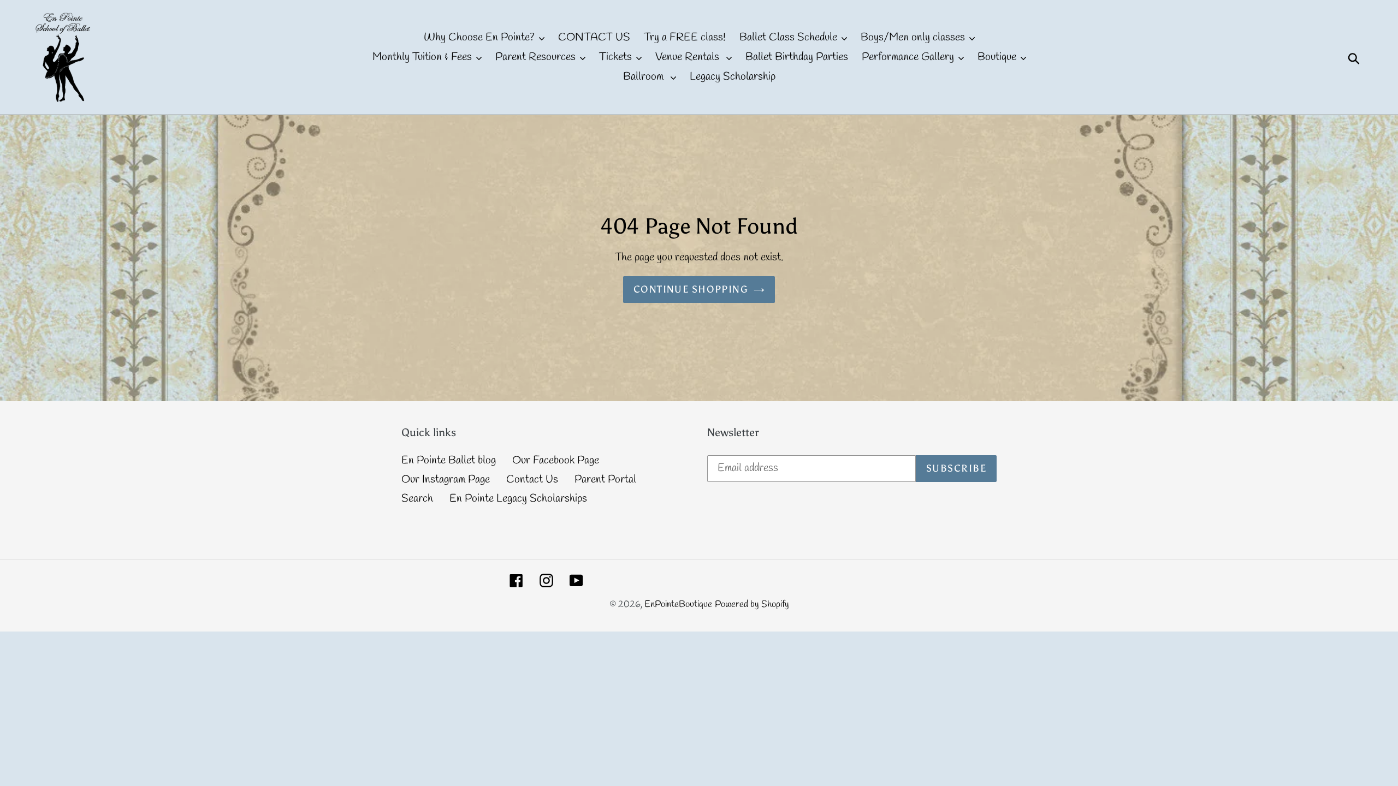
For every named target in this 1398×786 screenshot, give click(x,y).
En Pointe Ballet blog (448, 460)
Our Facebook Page (555, 460)
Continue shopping (690, 289)
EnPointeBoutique (678, 604)
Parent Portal (605, 479)
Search (417, 498)
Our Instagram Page (445, 479)
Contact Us (532, 479)
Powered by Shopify (752, 604)
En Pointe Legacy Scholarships (518, 498)
